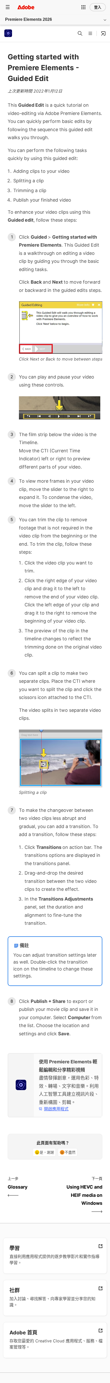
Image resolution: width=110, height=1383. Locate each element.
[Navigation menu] (7, 7)
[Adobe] (25, 7)
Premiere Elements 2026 (28, 19)
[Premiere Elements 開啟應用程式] (103, 33)
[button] (83, 7)
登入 (97, 7)
